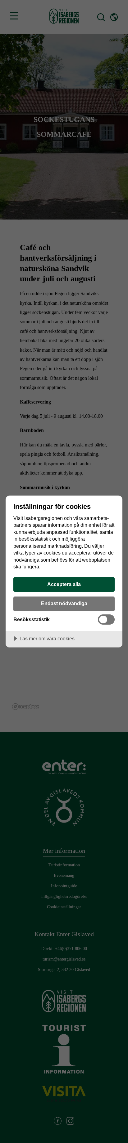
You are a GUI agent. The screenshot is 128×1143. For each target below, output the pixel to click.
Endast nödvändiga (64, 603)
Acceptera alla (64, 584)
